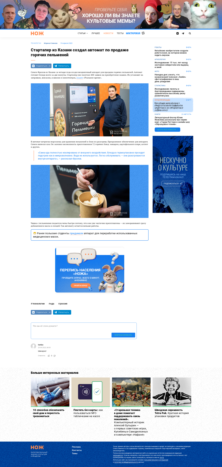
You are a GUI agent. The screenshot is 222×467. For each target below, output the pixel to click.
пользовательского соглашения (156, 460)
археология (160, 59)
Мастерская (133, 33)
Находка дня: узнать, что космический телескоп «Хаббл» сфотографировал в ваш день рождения (170, 78)
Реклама (76, 447)
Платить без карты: (88, 413)
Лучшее (95, 33)
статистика (160, 86)
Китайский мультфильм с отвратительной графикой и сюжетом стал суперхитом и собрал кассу (169, 106)
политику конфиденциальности (126, 462)
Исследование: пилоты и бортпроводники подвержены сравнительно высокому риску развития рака (170, 92)
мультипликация (162, 100)
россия (63, 303)
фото (157, 71)
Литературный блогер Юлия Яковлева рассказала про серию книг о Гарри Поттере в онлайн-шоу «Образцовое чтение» (172, 120)
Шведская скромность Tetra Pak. (172, 413)
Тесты (120, 33)
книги (157, 114)
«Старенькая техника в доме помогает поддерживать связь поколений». (131, 422)
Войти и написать (123, 335)
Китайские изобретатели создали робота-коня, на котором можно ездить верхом (171, 53)
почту (162, 457)
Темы (75, 453)
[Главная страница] (37, 33)
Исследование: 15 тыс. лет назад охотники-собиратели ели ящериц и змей (171, 65)
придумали (76, 233)
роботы (158, 47)
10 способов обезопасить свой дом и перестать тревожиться (48, 413)
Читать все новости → (167, 130)
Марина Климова (50, 43)
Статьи (81, 33)
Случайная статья (143, 33)
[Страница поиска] (190, 33)
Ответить (41, 356)
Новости (108, 33)
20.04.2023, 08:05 (44, 347)
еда (52, 303)
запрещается (118, 455)
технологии (36, 43)
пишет (79, 77)
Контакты (77, 450)
